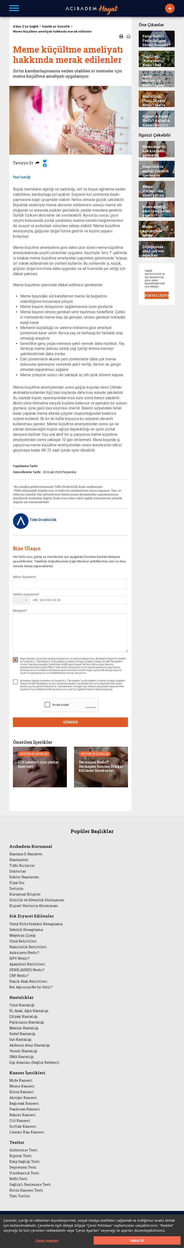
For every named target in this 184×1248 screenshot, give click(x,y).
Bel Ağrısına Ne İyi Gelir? (30, 987)
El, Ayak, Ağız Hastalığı (29, 1011)
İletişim (16, 888)
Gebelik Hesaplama (26, 929)
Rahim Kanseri (22, 1115)
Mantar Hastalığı (24, 1028)
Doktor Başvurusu (24, 877)
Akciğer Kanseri (23, 1097)
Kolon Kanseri (21, 1092)
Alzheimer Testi (23, 1150)
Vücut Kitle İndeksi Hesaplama (36, 924)
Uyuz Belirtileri (23, 941)
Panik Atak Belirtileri (28, 981)
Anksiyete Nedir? (24, 952)
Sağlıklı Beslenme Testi (30, 1184)
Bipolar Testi (20, 1156)
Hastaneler (19, 860)
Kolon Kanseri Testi (26, 1190)
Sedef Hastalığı (22, 1033)
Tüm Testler (19, 1196)
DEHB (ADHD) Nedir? (27, 970)
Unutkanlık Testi (24, 1173)
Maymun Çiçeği (22, 935)
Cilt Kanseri (19, 1120)
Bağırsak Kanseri (24, 1103)
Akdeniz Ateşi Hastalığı (29, 1045)
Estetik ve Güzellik (56, 26)
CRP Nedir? (19, 975)
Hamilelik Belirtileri (28, 947)
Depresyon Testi (23, 1167)
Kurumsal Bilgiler (25, 894)
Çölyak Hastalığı (23, 1016)
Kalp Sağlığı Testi (24, 1161)
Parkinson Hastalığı (26, 1022)
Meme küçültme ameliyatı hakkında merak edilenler (52, 31)
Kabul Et (137, 1240)
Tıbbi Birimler (22, 865)
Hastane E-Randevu (25, 854)
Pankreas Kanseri (24, 1109)
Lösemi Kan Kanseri (26, 1132)
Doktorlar (17, 871)
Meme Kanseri (22, 1086)
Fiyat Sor (17, 882)
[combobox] (25, 600)
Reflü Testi (18, 1179)
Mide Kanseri (21, 1080)
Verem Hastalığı (23, 1051)
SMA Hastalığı (21, 1056)
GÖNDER (70, 722)
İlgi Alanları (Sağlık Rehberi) (34, 1062)
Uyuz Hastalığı (22, 1005)
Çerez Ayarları (46, 1240)
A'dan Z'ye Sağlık (25, 26)
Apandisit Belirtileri (27, 964)
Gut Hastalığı (20, 1039)
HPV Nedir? (19, 958)
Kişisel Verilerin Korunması (33, 905)
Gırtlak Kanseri (22, 1126)
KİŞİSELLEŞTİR (157, 295)
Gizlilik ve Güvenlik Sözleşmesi (36, 900)
